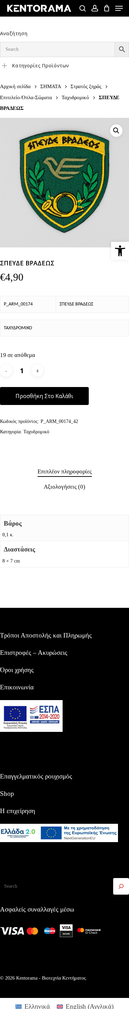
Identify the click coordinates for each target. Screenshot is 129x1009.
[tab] (64, 471)
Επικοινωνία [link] (17, 687)
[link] (120, 251)
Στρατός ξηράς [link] (86, 86)
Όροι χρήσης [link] (17, 669)
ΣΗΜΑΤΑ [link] (50, 86)
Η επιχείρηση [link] (17, 810)
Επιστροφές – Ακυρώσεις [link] (33, 652)
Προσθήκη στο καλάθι (44, 396)
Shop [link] (7, 793)
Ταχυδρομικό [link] (75, 97)
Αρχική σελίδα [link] (15, 86)
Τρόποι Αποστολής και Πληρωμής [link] (46, 635)
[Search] (121, 886)
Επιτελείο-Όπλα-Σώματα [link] (26, 97)
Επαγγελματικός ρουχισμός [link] (36, 776)
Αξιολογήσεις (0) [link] (64, 486)
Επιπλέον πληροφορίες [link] (64, 471)
